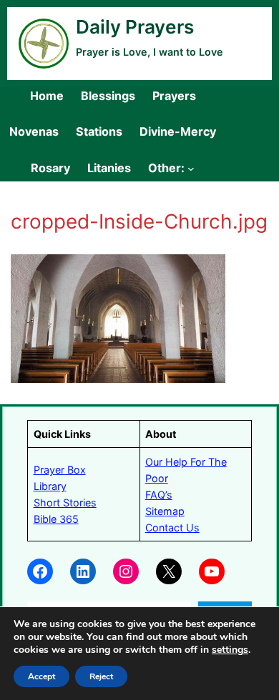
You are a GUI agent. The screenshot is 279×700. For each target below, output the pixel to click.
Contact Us (172, 527)
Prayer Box (60, 470)
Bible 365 (56, 519)
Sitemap (165, 511)
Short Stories (65, 502)
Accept (41, 676)
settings (230, 650)
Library (50, 486)
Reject (101, 676)
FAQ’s (158, 495)
